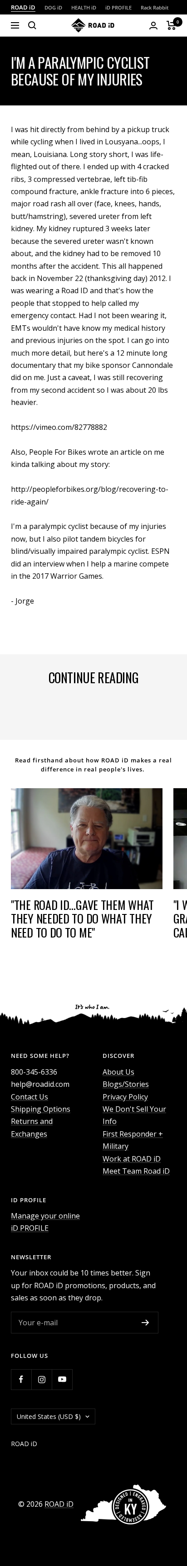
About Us (118, 1072)
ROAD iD (23, 7)
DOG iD (53, 7)
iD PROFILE (118, 7)
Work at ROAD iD (132, 1159)
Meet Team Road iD (136, 1171)
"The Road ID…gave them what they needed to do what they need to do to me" (82, 918)
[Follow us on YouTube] (62, 1379)
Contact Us (29, 1097)
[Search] (32, 25)
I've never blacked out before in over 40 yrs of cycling (84, 712)
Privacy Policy (125, 1097)
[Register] (145, 1322)
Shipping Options (40, 1109)
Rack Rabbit (154, 7)
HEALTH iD (83, 7)
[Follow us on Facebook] (21, 1379)
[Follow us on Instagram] (41, 1379)
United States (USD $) (49, 1416)
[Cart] (171, 25)
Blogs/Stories (126, 1084)
